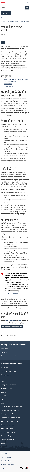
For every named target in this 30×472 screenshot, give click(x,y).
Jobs (2, 381)
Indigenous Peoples (7, 436)
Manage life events (6, 447)
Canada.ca (4, 18)
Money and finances (7, 428)
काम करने (12, 321)
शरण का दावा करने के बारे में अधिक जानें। (11, 327)
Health (3, 399)
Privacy (3, 468)
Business (3, 392)
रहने (7, 321)
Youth (3, 443)
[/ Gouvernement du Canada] (11, 2)
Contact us (4, 352)
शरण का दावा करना (9, 86)
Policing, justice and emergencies (11, 418)
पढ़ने (20, 321)
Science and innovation (8, 432)
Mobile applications (7, 457)
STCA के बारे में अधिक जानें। (12, 293)
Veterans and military (7, 439)
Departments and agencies (9, 371)
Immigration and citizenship (9, 385)
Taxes (2, 403)
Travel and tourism (6, 388)
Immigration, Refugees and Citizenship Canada (16, 21)
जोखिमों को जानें (8, 84)
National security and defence (10, 410)
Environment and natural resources (11, 407)
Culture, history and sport (8, 414)
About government (6, 375)
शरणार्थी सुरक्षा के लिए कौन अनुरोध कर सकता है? (16, 79)
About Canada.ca (6, 461)
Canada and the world (7, 425)
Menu (5, 13)
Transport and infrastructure (9, 421)
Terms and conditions (7, 464)
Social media (4, 454)
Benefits (3, 396)
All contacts (4, 368)
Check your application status (9, 356)
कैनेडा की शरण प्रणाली (10, 82)
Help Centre (4, 348)
